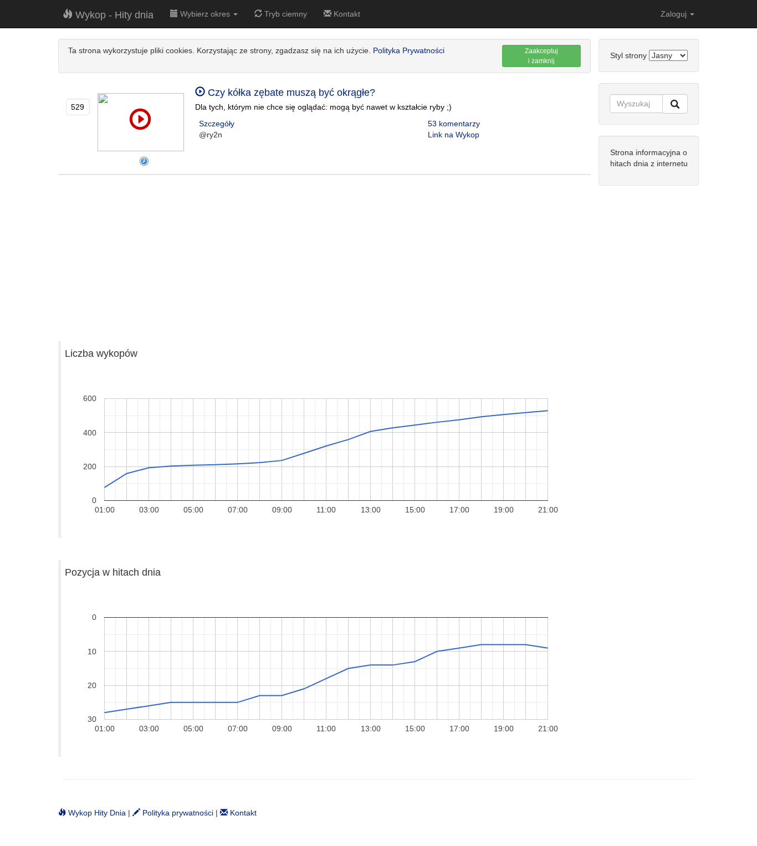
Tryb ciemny (284, 13)
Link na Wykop (453, 134)
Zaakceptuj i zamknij (541, 56)
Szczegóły (216, 123)
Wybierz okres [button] (205, 13)
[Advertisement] (324, 252)
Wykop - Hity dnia (113, 14)
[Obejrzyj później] (144, 161)
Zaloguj (675, 13)
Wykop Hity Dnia (96, 812)
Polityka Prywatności (408, 50)
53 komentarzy (454, 123)
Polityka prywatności (176, 812)
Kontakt (345, 13)
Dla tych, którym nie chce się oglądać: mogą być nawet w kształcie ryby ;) (323, 106)
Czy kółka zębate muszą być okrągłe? (290, 92)
